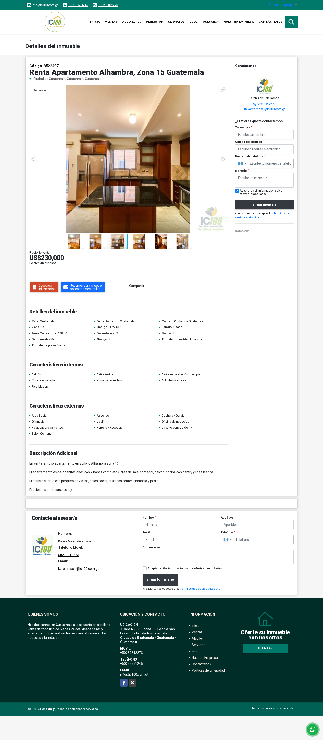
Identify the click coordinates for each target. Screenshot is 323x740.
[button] (223, 89)
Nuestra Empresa (238, 21)
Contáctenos (271, 21)
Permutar (154, 21)
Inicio (95, 21)
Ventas (111, 21)
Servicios (176, 21)
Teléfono (228, 532)
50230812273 (266, 104)
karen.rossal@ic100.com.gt (266, 109)
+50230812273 (108, 5)
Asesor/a (211, 21)
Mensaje (242, 171)
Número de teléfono (250, 156)
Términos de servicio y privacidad (200, 588)
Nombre (149, 518)
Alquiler (197, 638)
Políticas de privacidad (208, 670)
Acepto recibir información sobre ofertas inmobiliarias (185, 568)
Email (147, 532)
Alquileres (131, 21)
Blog (193, 21)
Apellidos (228, 518)
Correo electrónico (249, 142)
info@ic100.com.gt (134, 674)
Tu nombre (243, 127)
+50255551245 (78, 5)
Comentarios (152, 547)
